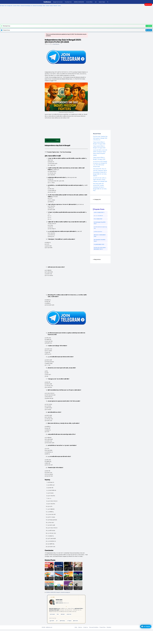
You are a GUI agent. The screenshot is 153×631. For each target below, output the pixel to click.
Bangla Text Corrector (58, 2)
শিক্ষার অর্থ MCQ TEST (98, 218)
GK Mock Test (3, 5)
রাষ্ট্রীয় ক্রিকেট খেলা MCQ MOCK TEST (100, 235)
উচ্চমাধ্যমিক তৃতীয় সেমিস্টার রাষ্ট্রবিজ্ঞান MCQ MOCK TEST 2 (100, 248)
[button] (107, 2)
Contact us (85, 627)
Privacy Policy (102, 627)
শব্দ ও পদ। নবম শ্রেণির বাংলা (98, 215)
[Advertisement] (36, 15)
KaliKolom (47, 2)
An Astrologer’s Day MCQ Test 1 (99, 223)
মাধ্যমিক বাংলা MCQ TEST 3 (99, 212)
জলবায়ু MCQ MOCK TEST (99, 244)
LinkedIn (52, 620)
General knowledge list (65, 592)
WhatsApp (63, 620)
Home (76, 627)
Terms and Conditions (93, 627)
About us (80, 627)
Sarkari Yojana (102, 2)
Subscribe (149, 4)
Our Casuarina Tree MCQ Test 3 (99, 240)
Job (95, 2)
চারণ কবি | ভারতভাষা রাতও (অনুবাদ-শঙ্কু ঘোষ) (100, 227)
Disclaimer (109, 627)
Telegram (69, 620)
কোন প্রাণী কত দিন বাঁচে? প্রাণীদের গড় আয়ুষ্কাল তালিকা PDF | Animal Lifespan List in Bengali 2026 (100, 179)
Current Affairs (89, 2)
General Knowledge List (26, 5)
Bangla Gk (58, 592)
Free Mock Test (68, 2)
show (58, 140)
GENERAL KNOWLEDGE (79, 2)
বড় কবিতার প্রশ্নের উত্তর (98, 231)
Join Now (149, 25)
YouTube (76, 620)
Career (59, 5)
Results (55, 5)
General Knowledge (37, 5)
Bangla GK (9, 5)
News (44, 5)
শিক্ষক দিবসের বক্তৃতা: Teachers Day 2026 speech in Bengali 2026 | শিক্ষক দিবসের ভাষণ (100, 138)
